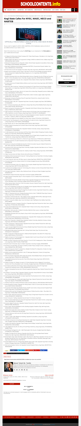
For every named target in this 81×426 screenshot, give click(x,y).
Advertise (21, 9)
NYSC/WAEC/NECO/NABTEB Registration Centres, (23, 24)
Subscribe (66, 82)
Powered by (63, 86)
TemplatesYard (38, 424)
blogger (12, 383)
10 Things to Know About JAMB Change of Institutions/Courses (69, 36)
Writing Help (47, 9)
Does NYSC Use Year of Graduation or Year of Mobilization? (69, 26)
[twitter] (62, 417)
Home (5, 15)
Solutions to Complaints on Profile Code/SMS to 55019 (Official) (70, 41)
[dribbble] (69, 417)
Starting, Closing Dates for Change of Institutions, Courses (69, 67)
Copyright (38, 417)
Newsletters (53, 417)
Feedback (45, 417)
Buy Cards (56, 9)
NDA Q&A (62, 9)
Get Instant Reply (9, 417)
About (17, 417)
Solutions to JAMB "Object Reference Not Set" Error (69, 51)
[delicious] (76, 417)
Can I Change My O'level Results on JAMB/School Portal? (69, 56)
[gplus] (64, 417)
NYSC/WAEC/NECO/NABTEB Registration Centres (18, 15)
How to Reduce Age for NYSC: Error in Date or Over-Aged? (69, 20)
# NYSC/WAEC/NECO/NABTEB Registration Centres (17, 353)
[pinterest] (66, 417)
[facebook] (60, 417)
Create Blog (38, 9)
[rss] (71, 417)
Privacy (23, 417)
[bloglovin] (67, 417)
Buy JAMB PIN (29, 9)
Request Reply (11, 9)
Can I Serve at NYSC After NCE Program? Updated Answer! (68, 31)
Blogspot (52, 424)
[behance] (73, 417)
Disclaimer (30, 417)
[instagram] (74, 417)
